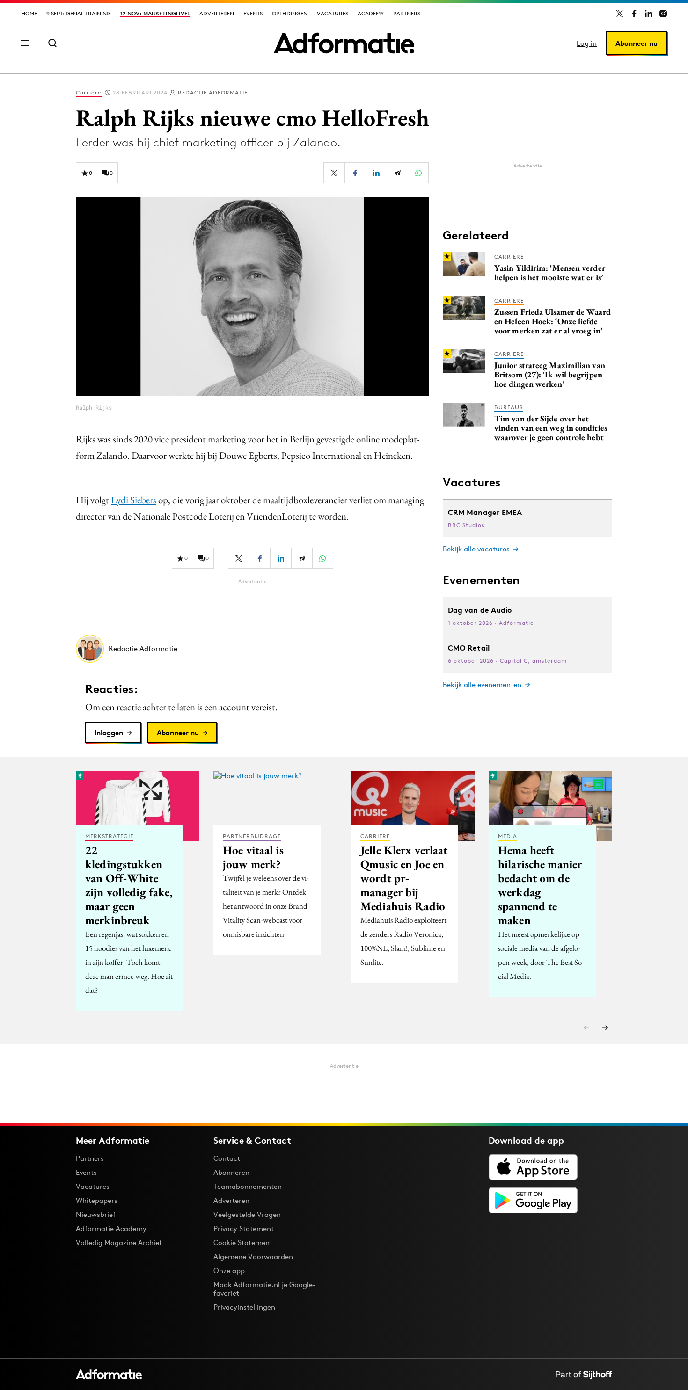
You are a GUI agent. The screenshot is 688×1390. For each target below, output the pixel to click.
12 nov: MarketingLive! (155, 13)
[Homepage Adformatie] (344, 43)
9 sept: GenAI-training (78, 13)
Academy (371, 13)
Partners (406, 13)
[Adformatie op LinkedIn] (648, 13)
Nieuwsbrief (96, 1214)
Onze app (229, 1270)
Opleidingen (289, 13)
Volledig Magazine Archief (119, 1242)
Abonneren (231, 1172)
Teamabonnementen (247, 1186)
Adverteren (216, 13)
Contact (226, 1158)
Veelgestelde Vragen (247, 1214)
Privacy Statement (243, 1228)
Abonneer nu (636, 43)
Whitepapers (96, 1200)
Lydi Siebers (133, 499)
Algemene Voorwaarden (253, 1256)
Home (29, 13)
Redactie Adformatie (213, 92)
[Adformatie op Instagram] (663, 13)
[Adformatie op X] (619, 13)
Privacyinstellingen (244, 1307)
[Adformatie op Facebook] (634, 13)
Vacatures (332, 13)
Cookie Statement (242, 1242)
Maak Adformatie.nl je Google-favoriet (264, 1288)
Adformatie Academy (111, 1228)
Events (253, 13)
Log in (587, 43)
